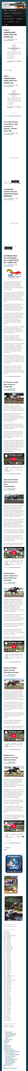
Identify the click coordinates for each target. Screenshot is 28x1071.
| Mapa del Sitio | (7, 1045)
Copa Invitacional (9, 1057)
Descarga (15, 181)
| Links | (5, 1044)
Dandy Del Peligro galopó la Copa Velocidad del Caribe (11, 670)
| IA (4, 21)
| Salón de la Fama (7, 16)
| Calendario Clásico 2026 (9, 18)
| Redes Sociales (10, 21)
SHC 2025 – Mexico (7, 181)
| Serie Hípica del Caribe (16, 13)
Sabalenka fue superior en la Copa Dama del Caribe (11, 757)
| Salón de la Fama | (8, 1048)
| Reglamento (6, 13)
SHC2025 (19, 183)
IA (4, 1066)
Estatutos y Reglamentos (10, 1033)
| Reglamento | (7, 1041)
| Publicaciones (19, 18)
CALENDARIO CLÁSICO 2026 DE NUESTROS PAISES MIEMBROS (11, 192)
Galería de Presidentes (10, 1035)
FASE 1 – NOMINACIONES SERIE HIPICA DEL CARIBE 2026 (10, 79)
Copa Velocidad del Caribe (11, 1059)
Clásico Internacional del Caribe (12, 1051)
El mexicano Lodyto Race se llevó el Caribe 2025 (11, 384)
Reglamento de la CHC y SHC (10, 1068)
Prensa (10, 70)
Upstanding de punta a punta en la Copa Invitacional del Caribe (11, 576)
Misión (6, 1038)
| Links (17, 21)
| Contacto (6, 24)
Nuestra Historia (8, 1039)
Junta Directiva (8, 1036)
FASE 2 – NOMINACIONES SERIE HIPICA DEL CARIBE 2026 (10, 33)
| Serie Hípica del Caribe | (9, 1050)
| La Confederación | (8, 1032)
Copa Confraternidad (10, 1053)
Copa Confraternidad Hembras (12, 1054)
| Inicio (5, 10)
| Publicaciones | (7, 1047)
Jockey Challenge (9, 1063)
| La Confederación (12, 10)
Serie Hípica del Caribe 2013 (15, 116)
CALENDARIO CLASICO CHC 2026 (10, 246)
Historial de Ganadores (10, 1062)
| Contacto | (6, 1042)
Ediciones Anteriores (10, 1060)
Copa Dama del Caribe (10, 1056)
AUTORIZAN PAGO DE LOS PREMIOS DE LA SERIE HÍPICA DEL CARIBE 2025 (11, 259)
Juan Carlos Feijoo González (10, 39)
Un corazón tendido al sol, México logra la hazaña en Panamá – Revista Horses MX (11, 126)
